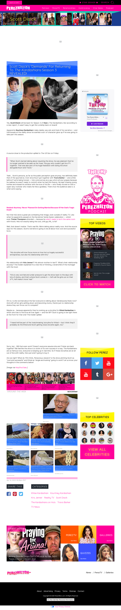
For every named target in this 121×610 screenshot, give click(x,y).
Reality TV (49, 497)
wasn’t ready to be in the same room (60, 219)
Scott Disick (61, 497)
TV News (35, 507)
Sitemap (72, 591)
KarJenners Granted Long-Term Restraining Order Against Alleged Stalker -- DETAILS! (49, 387)
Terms (64, 591)
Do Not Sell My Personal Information (60, 600)
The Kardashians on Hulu (43, 502)
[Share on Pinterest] (15, 494)
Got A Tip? (14, 2)
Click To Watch (97, 284)
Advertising (48, 591)
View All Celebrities (97, 452)
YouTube (23, 367)
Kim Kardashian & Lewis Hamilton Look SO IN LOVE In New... (15, 386)
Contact (81, 591)
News (88, 572)
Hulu (17, 367)
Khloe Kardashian (39, 493)
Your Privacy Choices (62, 607)
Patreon (45, 8)
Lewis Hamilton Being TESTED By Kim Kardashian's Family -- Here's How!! (65, 387)
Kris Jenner (36, 497)
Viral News (98, 8)
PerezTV (56, 8)
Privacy (57, 591)
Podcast (110, 8)
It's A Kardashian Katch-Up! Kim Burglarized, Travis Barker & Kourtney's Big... (32, 387)
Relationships (69, 8)
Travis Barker (63, 502)
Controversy (84, 8)
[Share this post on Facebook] (9, 494)
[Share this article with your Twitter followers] (21, 494)
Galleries (109, 572)
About (39, 591)
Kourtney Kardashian (60, 493)
